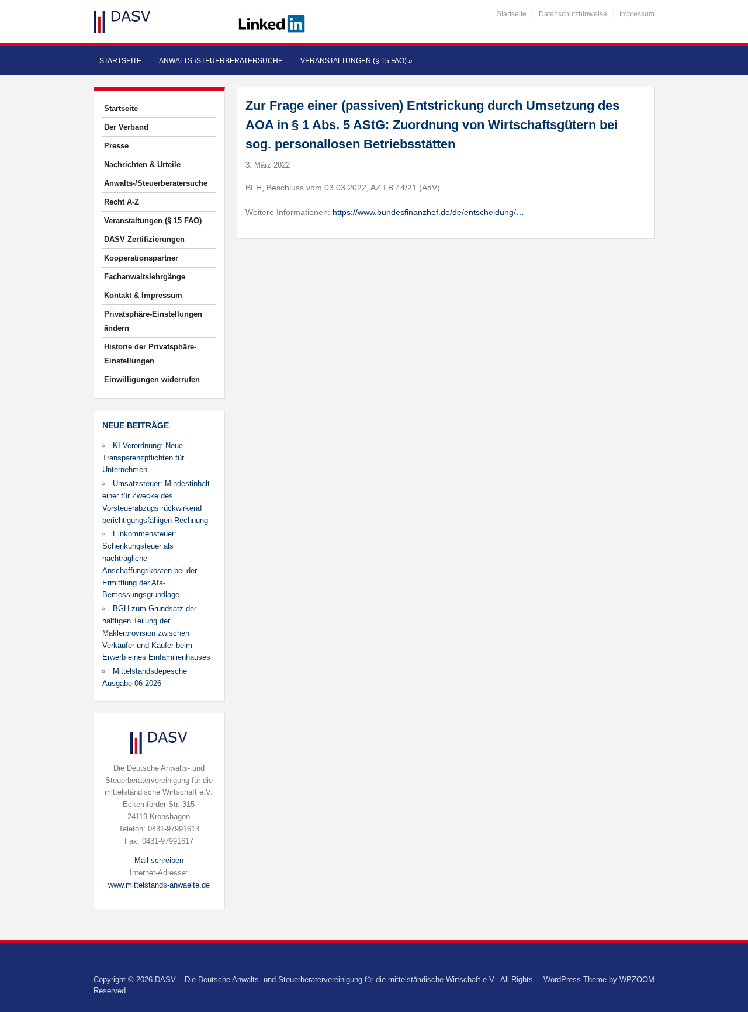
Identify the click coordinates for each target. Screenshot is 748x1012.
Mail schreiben (158, 860)
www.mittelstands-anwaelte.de (159, 885)
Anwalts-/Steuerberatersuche (221, 61)
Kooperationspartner (141, 258)
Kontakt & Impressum (143, 295)
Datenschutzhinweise (573, 14)
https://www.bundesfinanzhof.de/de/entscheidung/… (428, 212)
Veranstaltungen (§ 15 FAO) (356, 61)
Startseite (512, 14)
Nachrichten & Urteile (142, 164)
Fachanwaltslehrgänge (144, 276)
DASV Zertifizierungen (144, 239)
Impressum (636, 14)
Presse (116, 145)
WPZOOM (636, 979)
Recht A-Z (121, 201)
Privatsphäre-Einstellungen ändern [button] (153, 321)
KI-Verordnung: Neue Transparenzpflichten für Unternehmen (143, 457)
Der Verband (126, 127)
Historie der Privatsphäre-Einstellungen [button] (150, 353)
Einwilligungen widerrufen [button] (152, 379)
